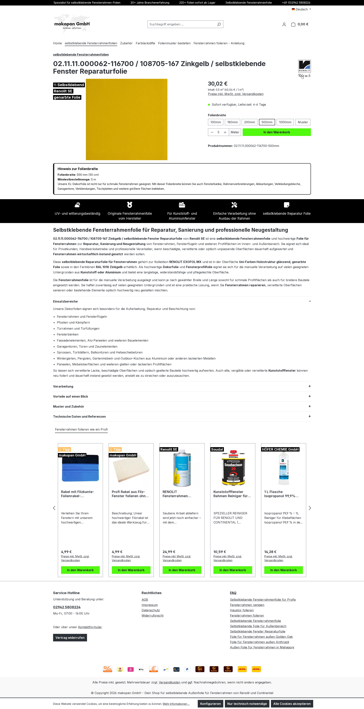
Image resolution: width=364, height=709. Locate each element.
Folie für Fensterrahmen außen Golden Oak (261, 637)
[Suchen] (218, 24)
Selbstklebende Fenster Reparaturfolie (257, 631)
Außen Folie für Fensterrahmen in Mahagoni (262, 647)
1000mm (285, 122)
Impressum (150, 605)
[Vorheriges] (54, 508)
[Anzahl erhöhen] (225, 132)
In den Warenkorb (277, 132)
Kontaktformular (90, 627)
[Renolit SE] (304, 69)
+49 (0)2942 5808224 (296, 2)
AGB (145, 599)
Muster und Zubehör (68, 406)
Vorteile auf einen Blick (70, 396)
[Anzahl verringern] (212, 132)
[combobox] (181, 24)
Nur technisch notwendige (247, 704)
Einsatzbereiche (65, 301)
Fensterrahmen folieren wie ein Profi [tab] (81, 429)
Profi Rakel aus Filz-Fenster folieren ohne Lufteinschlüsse (130, 494)
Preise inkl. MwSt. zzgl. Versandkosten (236, 94)
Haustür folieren (242, 610)
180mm (232, 122)
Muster (303, 122)
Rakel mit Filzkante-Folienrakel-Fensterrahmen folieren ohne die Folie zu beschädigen (79, 494)
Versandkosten (169, 682)
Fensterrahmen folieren (247, 615)
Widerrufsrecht (152, 615)
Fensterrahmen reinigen (247, 605)
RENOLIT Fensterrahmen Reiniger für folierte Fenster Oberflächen (180, 494)
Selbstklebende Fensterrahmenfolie (249, 2)
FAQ (233, 593)
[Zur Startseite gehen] (72, 23)
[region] (126, 119)
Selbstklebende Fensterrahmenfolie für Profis (263, 599)
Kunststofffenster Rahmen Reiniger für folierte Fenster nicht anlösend (231, 494)
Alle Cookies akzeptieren (292, 704)
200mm (249, 122)
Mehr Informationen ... (176, 703)
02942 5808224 (67, 607)
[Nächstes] (310, 508)
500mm (267, 122)
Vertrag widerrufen (70, 638)
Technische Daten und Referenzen (79, 416)
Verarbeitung (63, 386)
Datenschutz (151, 610)
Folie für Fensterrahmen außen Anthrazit (259, 642)
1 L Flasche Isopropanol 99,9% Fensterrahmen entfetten (279, 494)
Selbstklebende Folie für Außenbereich (258, 626)
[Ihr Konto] (284, 24)
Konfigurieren (210, 704)
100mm (215, 122)
